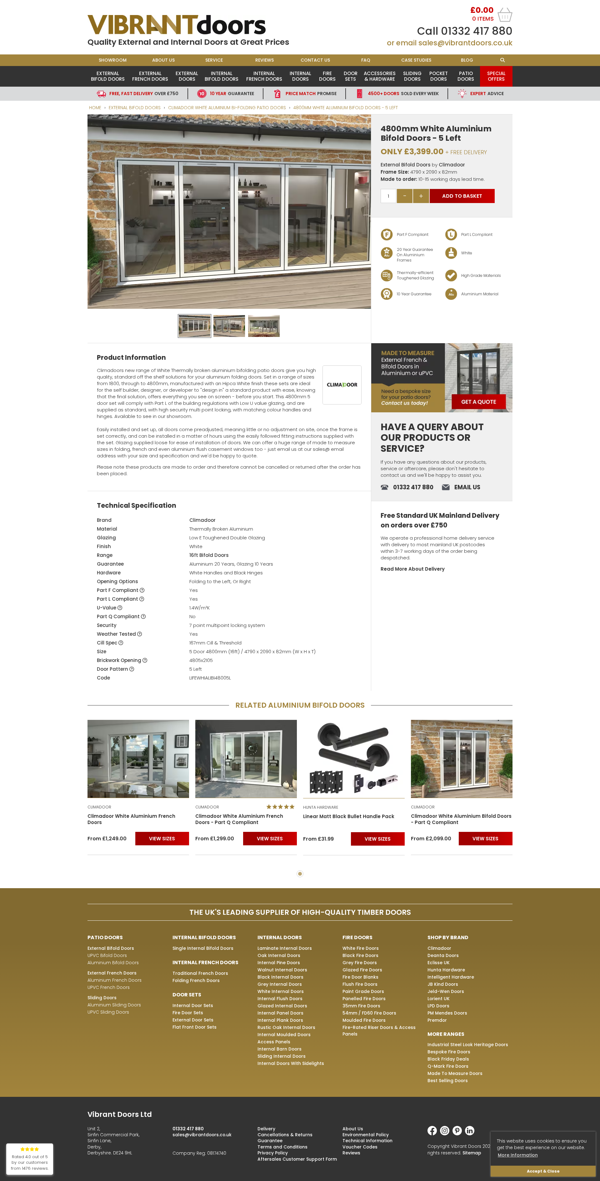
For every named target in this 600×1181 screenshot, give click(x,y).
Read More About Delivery (413, 569)
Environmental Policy (365, 1135)
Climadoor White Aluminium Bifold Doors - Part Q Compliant (353, 819)
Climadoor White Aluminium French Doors (455, 819)
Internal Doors (300, 76)
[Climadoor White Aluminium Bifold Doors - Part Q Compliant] (354, 759)
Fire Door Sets (187, 1013)
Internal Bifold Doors (221, 76)
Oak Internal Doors (279, 955)
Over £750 (143, 93)
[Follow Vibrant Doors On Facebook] (434, 1134)
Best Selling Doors (448, 1080)
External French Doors (150, 76)
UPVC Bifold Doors (107, 955)
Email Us (467, 487)
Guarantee (232, 93)
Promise (311, 93)
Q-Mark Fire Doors (448, 1066)
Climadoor (452, 164)
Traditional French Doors (200, 973)
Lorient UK (439, 998)
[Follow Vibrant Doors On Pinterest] (458, 1134)
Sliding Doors (412, 76)
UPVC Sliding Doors (108, 1012)
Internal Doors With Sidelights (291, 1063)
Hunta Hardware (446, 970)
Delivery (266, 1129)
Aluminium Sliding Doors (114, 1005)
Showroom (113, 60)
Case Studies (416, 60)
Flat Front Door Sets (194, 1027)
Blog (467, 60)
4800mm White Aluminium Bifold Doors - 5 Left (345, 107)
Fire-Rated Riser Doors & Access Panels (379, 1030)
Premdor (437, 1020)
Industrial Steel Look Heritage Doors (468, 1044)
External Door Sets (192, 1020)
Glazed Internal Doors (282, 1006)
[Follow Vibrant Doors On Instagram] (446, 1134)
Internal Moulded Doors (284, 1034)
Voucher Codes (360, 1147)
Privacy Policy (273, 1153)
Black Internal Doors (280, 977)
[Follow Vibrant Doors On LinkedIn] (471, 1134)
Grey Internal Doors (280, 984)
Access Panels (274, 1042)
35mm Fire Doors (361, 1006)
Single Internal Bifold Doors (202, 948)
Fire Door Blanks (360, 977)
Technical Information (367, 1141)
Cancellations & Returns (285, 1135)
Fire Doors (327, 76)
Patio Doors (466, 76)
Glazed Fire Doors (362, 970)
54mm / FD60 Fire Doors (369, 1013)
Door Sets (351, 76)
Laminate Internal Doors (285, 948)
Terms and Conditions (283, 1147)
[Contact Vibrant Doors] (441, 377)
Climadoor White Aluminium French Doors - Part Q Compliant (131, 819)
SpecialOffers (496, 76)
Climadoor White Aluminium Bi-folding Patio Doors (227, 107)
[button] (361, 124)
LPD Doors (438, 1006)
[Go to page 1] (300, 874)
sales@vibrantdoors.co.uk (465, 43)
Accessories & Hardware (380, 76)
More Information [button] (518, 1155)
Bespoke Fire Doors (449, 1052)
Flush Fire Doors (360, 984)
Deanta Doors (443, 955)
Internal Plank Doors (280, 1020)
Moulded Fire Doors (364, 1020)
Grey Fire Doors (359, 963)
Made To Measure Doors (455, 1073)
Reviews (264, 60)
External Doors (187, 76)
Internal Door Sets (192, 1005)
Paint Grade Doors (363, 991)
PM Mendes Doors (447, 1013)
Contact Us (315, 60)
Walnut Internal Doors (282, 970)
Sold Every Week (403, 93)
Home (95, 107)
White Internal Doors (281, 991)
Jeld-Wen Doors (446, 991)
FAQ (365, 60)
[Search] (502, 60)
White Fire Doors (360, 948)
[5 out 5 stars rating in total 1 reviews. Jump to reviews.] (174, 806)
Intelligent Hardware (451, 977)
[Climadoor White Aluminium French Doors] (461, 759)
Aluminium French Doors (115, 980)
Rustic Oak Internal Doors (286, 1027)
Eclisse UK (439, 963)
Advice (487, 93)
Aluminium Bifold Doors (113, 963)
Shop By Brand (448, 937)
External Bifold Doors (108, 76)
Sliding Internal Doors (282, 1056)
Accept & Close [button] (543, 1171)
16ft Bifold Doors (209, 555)
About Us (163, 60)
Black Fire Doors (360, 955)
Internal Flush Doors (280, 998)
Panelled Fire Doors (364, 998)
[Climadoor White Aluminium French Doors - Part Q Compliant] (138, 759)
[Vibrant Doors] (194, 24)
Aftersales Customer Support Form (297, 1159)
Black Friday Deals (448, 1059)
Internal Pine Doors (279, 963)
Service (214, 60)
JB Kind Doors (443, 984)
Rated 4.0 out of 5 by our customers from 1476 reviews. (29, 1163)
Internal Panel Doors (280, 1013)
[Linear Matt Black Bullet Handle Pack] (246, 759)
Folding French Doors (196, 980)
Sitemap (471, 1153)
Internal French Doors (264, 76)
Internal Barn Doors (280, 1049)
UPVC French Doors (109, 987)
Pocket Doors (438, 76)
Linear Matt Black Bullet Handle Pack (241, 816)
